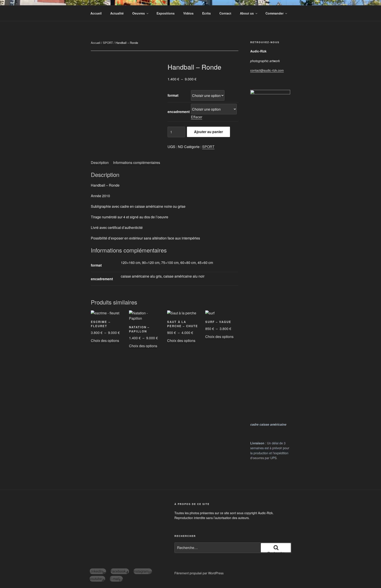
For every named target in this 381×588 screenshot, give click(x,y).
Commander (274, 13)
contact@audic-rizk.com (267, 70)
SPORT (108, 43)
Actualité (117, 13)
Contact (225, 13)
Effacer (196, 116)
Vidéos (188, 13)
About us (247, 13)
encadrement (179, 111)
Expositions (166, 13)
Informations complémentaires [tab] (136, 162)
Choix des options (105, 340)
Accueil (96, 13)
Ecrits (206, 13)
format (173, 95)
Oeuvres (138, 13)
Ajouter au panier (208, 131)
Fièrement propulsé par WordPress (199, 573)
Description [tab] (100, 162)
